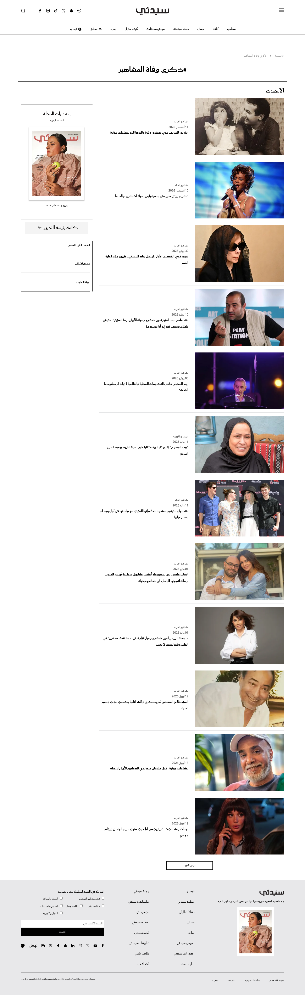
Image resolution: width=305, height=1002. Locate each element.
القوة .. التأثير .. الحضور (79, 245)
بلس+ (113, 29)
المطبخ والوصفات (49, 906)
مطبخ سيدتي (186, 902)
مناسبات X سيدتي (138, 902)
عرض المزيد (189, 865)
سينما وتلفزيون (180, 436)
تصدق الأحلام (82, 264)
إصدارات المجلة (57, 114)
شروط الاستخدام (277, 980)
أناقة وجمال (72, 906)
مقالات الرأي (186, 912)
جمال (200, 29)
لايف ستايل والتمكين (89, 899)
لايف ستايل (131, 29)
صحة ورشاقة (181, 29)
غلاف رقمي (142, 954)
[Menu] (281, 10)
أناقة (215, 29)
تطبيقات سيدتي (139, 943)
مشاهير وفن (94, 906)
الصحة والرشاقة (50, 899)
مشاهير (231, 29)
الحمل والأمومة (50, 913)
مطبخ (94, 29)
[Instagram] (48, 11)
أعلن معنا (231, 980)
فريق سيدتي (141, 933)
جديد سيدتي (140, 922)
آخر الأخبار (143, 964)
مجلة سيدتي (141, 891)
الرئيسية (279, 56)
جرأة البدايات (83, 282)
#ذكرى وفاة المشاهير (153, 69)
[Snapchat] (71, 11)
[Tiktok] (56, 11)
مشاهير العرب (181, 121)
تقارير (191, 933)
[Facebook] (40, 11)
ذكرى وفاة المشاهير (254, 56)
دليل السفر (187, 964)
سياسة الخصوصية (252, 980)
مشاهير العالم (181, 185)
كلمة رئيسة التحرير (61, 228)
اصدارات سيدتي (184, 954)
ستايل (190, 922)
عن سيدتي (142, 912)
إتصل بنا (215, 980)
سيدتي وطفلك (155, 29)
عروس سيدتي (185, 943)
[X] (64, 11)
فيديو (73, 29)
